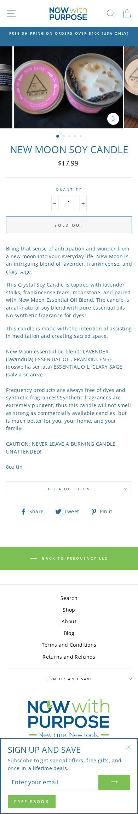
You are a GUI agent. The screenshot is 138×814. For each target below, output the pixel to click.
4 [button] (75, 137)
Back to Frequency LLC (74, 558)
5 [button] (81, 137)
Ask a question (69, 488)
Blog (69, 633)
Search (69, 598)
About (69, 621)
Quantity (69, 189)
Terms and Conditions (69, 644)
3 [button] (70, 137)
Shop (69, 609)
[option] (69, 33)
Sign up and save (69, 678)
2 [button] (64, 137)
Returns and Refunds (68, 656)
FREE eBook (31, 801)
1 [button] (58, 136)
